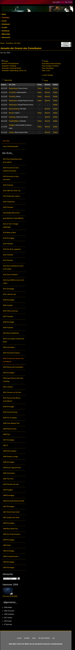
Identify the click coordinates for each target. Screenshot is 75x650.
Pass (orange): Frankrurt (50, 66)
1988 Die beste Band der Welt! (13, 501)
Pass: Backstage (48, 68)
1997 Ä (5, 445)
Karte (46, 80)
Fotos (40, 88)
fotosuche (8, 574)
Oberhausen (13, 100)
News (3, 14)
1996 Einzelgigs (8, 462)
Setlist (55, 88)
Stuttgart (12, 125)
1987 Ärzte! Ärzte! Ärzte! (11, 512)
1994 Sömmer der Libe (11, 484)
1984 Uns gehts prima (10, 556)
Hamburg (12, 117)
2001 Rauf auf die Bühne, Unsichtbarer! (12, 399)
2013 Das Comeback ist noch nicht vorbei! (13, 267)
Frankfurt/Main (14, 121)
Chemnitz (12, 96)
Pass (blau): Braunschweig (51, 63)
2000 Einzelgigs (8, 406)
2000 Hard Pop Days (10, 412)
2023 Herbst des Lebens (11, 196)
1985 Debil (7, 545)
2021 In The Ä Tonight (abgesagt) (10, 225)
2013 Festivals (8, 255)
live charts (68, 2)
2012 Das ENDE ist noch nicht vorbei (13, 281)
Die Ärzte (6, 141)
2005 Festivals (8, 327)
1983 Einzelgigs (8, 562)
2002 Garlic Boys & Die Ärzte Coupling (13, 379)
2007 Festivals (8, 316)
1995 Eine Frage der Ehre (12, 467)
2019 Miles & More (9, 232)
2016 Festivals (8, 244)
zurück (19, 638)
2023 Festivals (8, 207)
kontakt (26, 638)
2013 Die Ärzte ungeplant (12, 249)
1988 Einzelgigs (8, 495)
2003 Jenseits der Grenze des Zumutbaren (13, 360)
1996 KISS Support (9, 451)
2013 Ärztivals (8, 260)
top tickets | (57, 2)
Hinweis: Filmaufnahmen (10, 63)
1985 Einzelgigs (8, 540)
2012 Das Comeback (10, 274)
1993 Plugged (8, 490)
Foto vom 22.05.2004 (10, 596)
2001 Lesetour (8, 387)
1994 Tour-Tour (8, 479)
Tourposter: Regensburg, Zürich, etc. (14, 70)
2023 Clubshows (9, 202)
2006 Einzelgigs (8, 322)
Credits (4, 27)
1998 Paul (6, 434)
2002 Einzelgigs (8, 372)
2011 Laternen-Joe (9, 294)
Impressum (5, 37)
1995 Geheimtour (9, 473)
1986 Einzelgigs (8, 523)
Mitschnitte (5, 34)
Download (5, 31)
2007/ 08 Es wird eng (10, 311)
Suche (4, 21)
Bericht (47, 88)
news (34, 638)
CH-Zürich (12, 92)
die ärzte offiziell (44, 638)
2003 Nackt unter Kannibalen (13, 367)
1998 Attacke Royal (9, 429)
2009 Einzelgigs (8, 300)
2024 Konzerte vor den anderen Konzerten (11, 169)
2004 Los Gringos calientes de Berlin (13, 340)
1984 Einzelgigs (8, 551)
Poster (6, 61)
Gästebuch (5, 24)
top (53, 638)
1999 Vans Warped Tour (11, 423)
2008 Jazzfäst (7, 305)
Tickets (45, 61)
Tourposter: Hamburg (9, 66)
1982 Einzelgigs (8, 567)
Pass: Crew (46, 70)
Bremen (11, 113)
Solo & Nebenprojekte (10, 146)
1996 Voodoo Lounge (10, 456)
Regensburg (13, 88)
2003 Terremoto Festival (11, 353)
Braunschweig (14, 109)
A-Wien (11, 132)
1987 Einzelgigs (8, 506)
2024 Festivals (8, 185)
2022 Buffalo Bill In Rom (11, 213)
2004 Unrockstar (8, 347)
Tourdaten (5, 17)
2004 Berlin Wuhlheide (11, 333)
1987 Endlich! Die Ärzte (11, 517)
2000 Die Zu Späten (10, 418)
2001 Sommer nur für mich (12, 392)
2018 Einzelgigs (8, 238)
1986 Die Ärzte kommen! (11, 534)
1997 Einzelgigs (8, 440)
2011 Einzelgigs (8, 289)
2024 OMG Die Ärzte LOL (12, 190)
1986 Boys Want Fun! (10, 528)
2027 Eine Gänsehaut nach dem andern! (12, 160)
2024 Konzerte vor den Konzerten (11, 178)
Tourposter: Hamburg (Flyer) (11, 68)
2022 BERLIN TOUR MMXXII (13, 218)
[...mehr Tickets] (47, 75)
